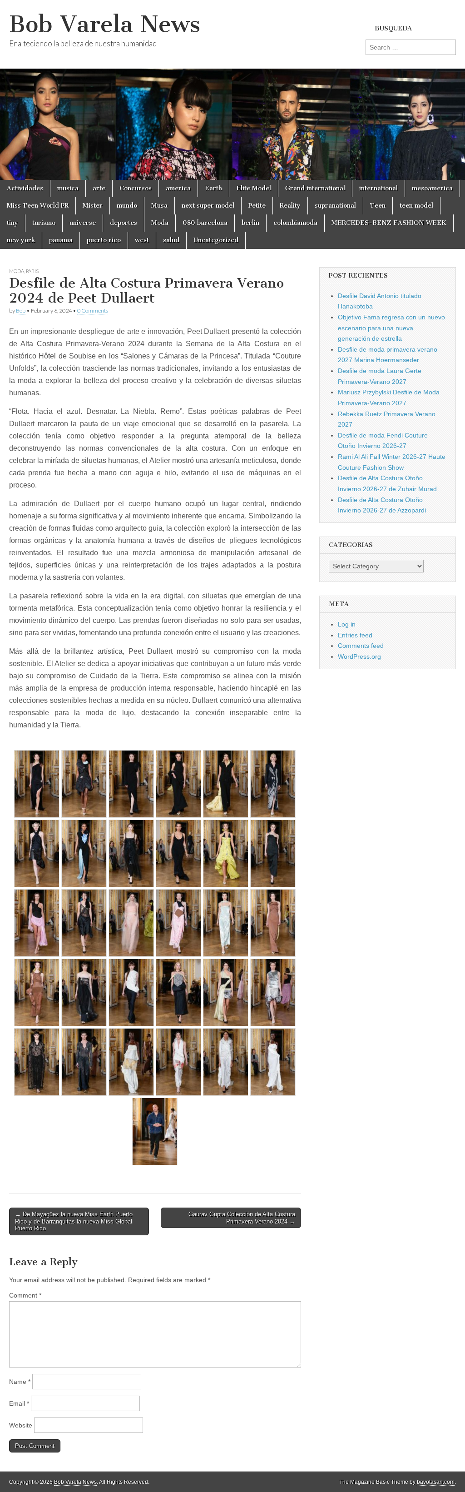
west (142, 240)
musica (68, 188)
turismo (43, 223)
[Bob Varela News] (232, 90)
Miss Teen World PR (38, 205)
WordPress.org (359, 656)
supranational (335, 205)
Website (20, 1425)
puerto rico (104, 240)
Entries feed (355, 635)
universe (82, 223)
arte (99, 188)
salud (171, 240)
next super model (208, 205)
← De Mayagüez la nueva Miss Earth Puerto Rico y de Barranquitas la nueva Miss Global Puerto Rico (74, 1221)
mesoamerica (432, 188)
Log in (347, 624)
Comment (25, 1295)
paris (32, 271)
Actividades (25, 188)
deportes (123, 223)
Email (19, 1403)
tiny (12, 223)
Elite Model (253, 188)
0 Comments (92, 310)
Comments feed (361, 645)
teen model (416, 205)
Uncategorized (215, 240)
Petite (257, 205)
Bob (20, 310)
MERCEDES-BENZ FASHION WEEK (388, 223)
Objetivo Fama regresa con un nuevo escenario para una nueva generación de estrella (391, 327)
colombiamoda (295, 223)
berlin (250, 223)
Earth (213, 188)
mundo (127, 205)
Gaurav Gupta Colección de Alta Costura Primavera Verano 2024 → (241, 1218)
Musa (159, 205)
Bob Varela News (104, 24)
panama (61, 240)
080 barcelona (205, 223)
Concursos (135, 188)
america (178, 188)
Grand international (315, 188)
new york (21, 240)
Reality (290, 205)
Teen (378, 205)
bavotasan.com (436, 1482)
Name (19, 1381)
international (378, 188)
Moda (159, 223)
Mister (93, 205)
